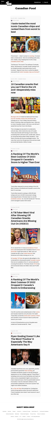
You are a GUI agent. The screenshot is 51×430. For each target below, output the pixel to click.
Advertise (4, 411)
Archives (9, 411)
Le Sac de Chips (17, 388)
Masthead (17, 413)
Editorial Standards (10, 413)
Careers (14, 411)
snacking (31, 56)
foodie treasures (27, 253)
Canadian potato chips (17, 61)
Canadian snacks (35, 260)
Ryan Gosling (28, 370)
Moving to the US (16, 116)
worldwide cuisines (16, 198)
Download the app (26, 411)
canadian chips (21, 18)
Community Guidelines (44, 411)
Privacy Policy (33, 413)
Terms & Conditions (41, 413)
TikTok (35, 264)
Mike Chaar (15, 150)
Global (28, 416)
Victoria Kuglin (16, 20)
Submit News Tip (35, 411)
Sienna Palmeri (16, 81)
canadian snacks (22, 78)
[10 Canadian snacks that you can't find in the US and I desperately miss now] (25, 105)
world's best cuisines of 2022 (32, 315)
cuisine (38, 312)
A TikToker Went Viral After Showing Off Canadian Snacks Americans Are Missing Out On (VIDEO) (23, 218)
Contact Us (19, 411)
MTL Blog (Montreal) (36, 416)
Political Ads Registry (24, 413)
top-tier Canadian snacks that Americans (22, 118)
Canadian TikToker (17, 258)
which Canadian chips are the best (29, 72)
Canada (16, 416)
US (20, 416)
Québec (24, 416)
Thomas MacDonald (17, 333)
